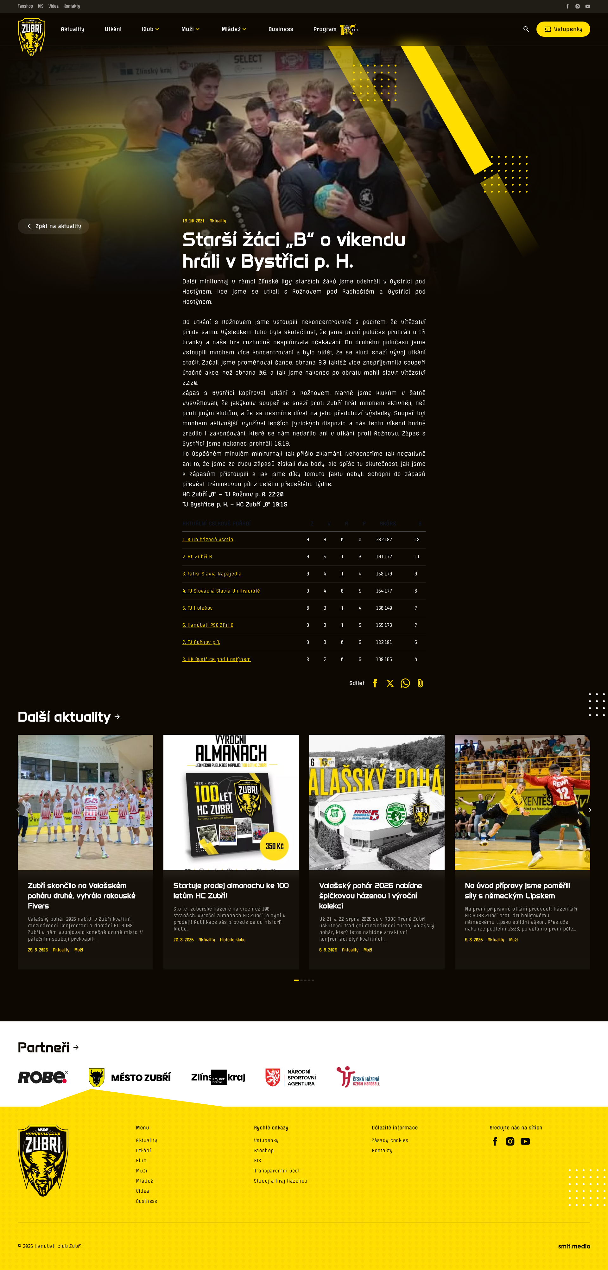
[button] (296, 980)
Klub (148, 29)
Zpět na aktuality (58, 226)
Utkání (113, 29)
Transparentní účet (277, 1171)
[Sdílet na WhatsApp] (405, 683)
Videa (53, 6)
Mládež (231, 29)
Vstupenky (568, 29)
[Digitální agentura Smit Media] (574, 1246)
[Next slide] (590, 809)
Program (325, 29)
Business (281, 29)
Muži (187, 29)
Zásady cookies (390, 1140)
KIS (40, 6)
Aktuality (73, 29)
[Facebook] (567, 6)
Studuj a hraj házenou (280, 1181)
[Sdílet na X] (390, 683)
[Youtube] (587, 6)
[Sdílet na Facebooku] (375, 683)
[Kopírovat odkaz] (420, 683)
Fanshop (25, 6)
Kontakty (72, 6)
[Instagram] (577, 6)
